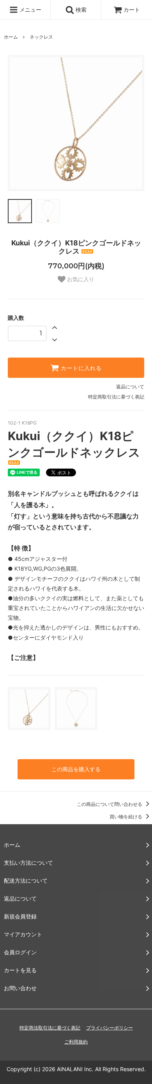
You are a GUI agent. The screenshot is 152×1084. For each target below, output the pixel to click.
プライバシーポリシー (109, 1028)
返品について (130, 387)
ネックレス (41, 37)
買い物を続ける (126, 817)
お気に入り (79, 279)
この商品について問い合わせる (110, 804)
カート (132, 9)
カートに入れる (80, 367)
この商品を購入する (76, 769)
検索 (80, 9)
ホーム (11, 37)
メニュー (29, 9)
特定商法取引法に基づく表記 (49, 1028)
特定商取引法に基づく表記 (116, 397)
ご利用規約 (76, 1042)
